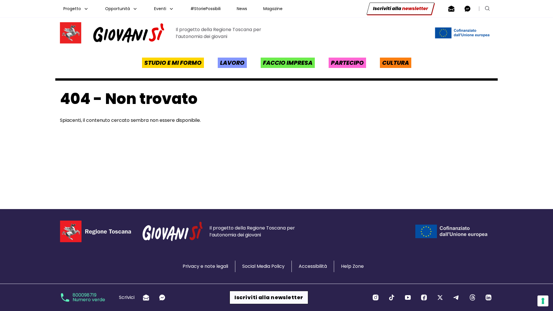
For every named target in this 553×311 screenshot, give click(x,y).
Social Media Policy (263, 266)
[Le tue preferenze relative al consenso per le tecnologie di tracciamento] (542, 300)
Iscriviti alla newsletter (268, 297)
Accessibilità (313, 266)
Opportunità (117, 9)
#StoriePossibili (205, 9)
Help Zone (352, 266)
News (242, 9)
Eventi (160, 9)
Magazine (273, 9)
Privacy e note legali (205, 266)
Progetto (72, 9)
